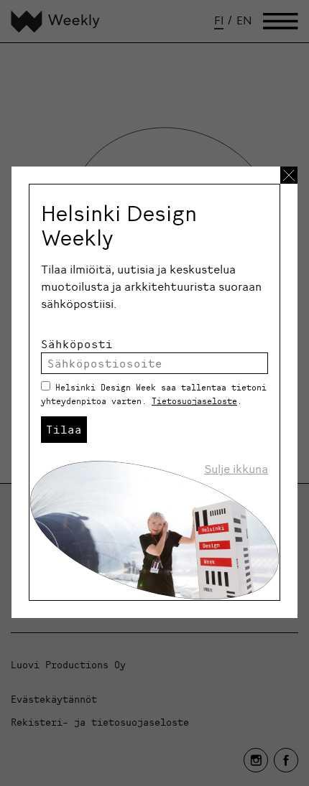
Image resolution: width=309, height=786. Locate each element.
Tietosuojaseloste (194, 401)
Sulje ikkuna (236, 469)
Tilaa (64, 429)
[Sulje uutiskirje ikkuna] (289, 175)
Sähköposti (77, 344)
